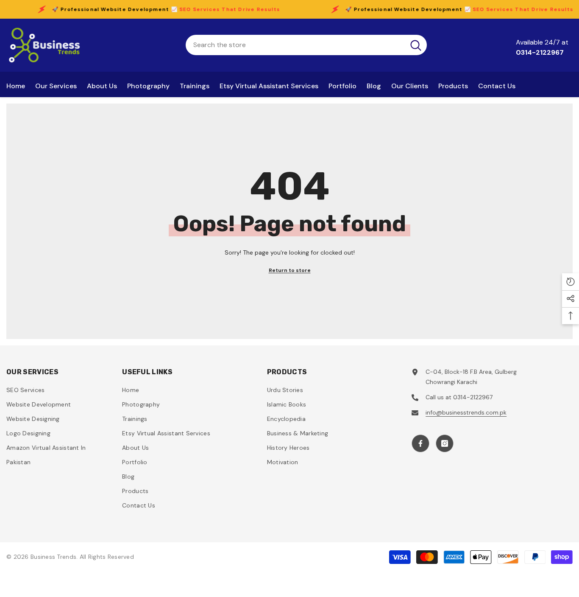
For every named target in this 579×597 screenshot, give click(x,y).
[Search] (306, 45)
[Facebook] (420, 443)
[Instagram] (445, 443)
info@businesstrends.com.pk (466, 412)
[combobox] (295, 45)
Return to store (290, 270)
